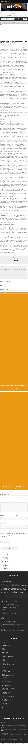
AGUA (3, 648)
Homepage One (5, 561)
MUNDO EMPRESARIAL (7, 685)
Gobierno (4, 674)
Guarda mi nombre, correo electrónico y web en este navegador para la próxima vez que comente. (13, 534)
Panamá (3, 691)
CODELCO (3, 605)
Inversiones (4, 678)
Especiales (20, 15)
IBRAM (20, 739)
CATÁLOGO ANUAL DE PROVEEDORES (10, 555)
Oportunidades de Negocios (8, 688)
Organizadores (5, 689)
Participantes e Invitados (7, 692)
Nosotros (3, 15)
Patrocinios (4, 693)
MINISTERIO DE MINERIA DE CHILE (8, 607)
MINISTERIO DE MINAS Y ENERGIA (8, 611)
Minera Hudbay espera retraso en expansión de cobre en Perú (14, 486)
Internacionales (5, 677)
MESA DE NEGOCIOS (6, 681)
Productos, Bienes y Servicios (8, 696)
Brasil (3, 655)
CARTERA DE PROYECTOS (7, 656)
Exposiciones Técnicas (6, 671)
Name (2, 515)
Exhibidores (4, 670)
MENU (5, 2)
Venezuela (14, 44)
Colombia (4, 659)
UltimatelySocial (22, 743)
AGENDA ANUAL (5, 553)
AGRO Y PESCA (5, 646)
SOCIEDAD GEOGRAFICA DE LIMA (8, 622)
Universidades (5, 706)
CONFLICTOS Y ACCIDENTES (8, 664)
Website (2, 523)
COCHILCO (3, 604)
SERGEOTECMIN (4, 733)
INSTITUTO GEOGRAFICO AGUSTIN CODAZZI (10, 615)
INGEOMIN (3, 630)
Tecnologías (4, 704)
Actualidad (10, 44)
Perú (3, 695)
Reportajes (4, 699)
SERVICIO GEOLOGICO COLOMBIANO (9, 613)
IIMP (2, 620)
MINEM (2, 627)
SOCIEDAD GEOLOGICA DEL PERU (8, 621)
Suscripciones (14, 15)
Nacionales (4, 686)
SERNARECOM (24, 736)
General (3, 673)
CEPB (2, 730)
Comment (3, 501)
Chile (3, 657)
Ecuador (3, 666)
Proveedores (4, 697)
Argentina (4, 649)
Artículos (4, 651)
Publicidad (8, 15)
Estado (3, 667)
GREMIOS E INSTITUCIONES (8, 675)
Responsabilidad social (6, 700)
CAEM (2, 725)
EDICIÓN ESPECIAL (6, 558)
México (3, 682)
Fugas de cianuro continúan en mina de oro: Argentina (14, 277)
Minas (3, 684)
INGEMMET (3, 618)
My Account (4, 562)
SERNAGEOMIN (4, 601)
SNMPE (2, 624)
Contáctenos (4, 557)
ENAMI (2, 603)
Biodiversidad (5, 652)
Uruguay (3, 707)
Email (16, 515)
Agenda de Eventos (6, 645)
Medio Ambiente (5, 680)
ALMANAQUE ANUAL (6, 554)
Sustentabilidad (5, 703)
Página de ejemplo (6, 565)
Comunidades (5, 662)
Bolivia (3, 653)
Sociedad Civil (5, 702)
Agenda (3, 644)
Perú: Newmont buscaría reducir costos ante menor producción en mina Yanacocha (14, 270)
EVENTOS (4, 668)
